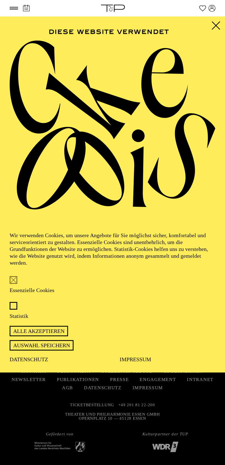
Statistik (19, 316)
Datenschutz (29, 359)
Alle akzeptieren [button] (38, 331)
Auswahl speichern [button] (41, 345)
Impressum (135, 359)
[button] (14, 8)
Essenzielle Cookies (32, 290)
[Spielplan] (26, 8)
